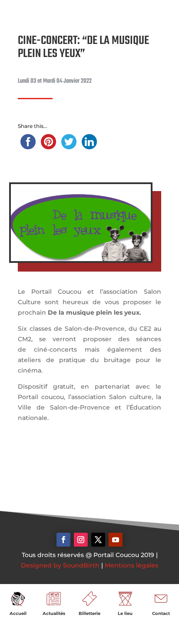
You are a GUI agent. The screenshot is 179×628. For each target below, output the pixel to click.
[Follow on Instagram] (81, 540)
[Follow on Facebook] (63, 540)
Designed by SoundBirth (60, 565)
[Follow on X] (98, 540)
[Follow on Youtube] (116, 540)
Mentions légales (131, 565)
